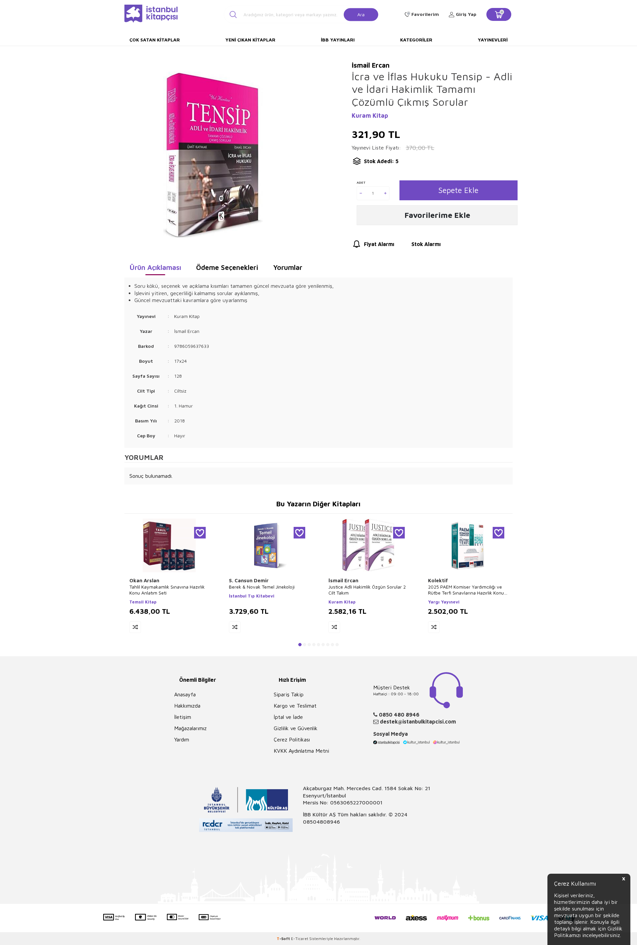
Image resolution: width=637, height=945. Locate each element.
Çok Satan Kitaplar (154, 39)
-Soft (284, 938)
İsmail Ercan (343, 580)
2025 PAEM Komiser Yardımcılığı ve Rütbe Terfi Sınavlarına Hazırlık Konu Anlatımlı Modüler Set (466, 590)
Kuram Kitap (370, 115)
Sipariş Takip (289, 694)
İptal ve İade (288, 717)
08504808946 (321, 822)
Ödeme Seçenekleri (227, 267)
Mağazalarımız (190, 728)
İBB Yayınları (338, 39)
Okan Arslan (144, 580)
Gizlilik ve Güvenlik (296, 728)
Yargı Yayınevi (444, 601)
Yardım (181, 739)
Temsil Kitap (143, 601)
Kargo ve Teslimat (295, 706)
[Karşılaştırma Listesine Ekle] (135, 627)
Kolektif (438, 580)
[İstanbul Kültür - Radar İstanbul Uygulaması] (246, 826)
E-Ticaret (299, 938)
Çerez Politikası (292, 739)
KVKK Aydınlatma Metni (301, 751)
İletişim (182, 717)
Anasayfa (185, 694)
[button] (300, 644)
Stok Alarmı (426, 244)
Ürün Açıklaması (155, 267)
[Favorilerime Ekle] (200, 532)
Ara (361, 14)
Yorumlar (287, 267)
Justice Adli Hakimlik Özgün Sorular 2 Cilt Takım (367, 590)
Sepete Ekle (458, 190)
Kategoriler (416, 39)
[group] (212, 154)
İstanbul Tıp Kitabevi (251, 595)
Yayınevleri (493, 39)
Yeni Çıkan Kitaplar (250, 39)
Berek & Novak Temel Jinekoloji (262, 587)
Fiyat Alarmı (379, 244)
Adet (361, 182)
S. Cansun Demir (249, 580)
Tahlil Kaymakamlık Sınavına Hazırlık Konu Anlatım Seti (167, 590)
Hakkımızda (187, 706)
